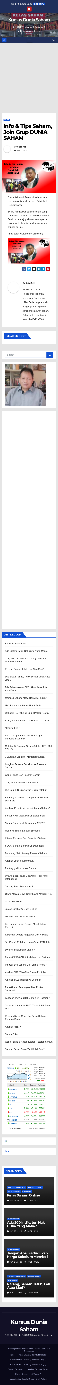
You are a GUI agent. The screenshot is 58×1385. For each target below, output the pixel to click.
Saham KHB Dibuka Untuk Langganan (25, 815)
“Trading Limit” (12, 728)
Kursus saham (13, 1219)
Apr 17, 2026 (16, 1293)
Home (12, 1355)
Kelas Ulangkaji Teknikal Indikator (32, 1355)
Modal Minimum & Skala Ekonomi (22, 831)
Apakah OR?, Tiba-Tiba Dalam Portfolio (25, 972)
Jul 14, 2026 (16, 1200)
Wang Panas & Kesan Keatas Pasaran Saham (29, 1042)
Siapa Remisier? (13, 901)
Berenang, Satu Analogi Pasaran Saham (26, 853)
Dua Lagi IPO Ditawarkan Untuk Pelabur (25, 790)
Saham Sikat (11, 1034)
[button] (54, 40)
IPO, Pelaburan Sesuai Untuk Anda (23, 705)
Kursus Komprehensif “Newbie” (28, 1374)
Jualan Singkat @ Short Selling (21, 909)
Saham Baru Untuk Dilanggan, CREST (25, 823)
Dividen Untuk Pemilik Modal (20, 916)
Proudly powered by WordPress (21, 1349)
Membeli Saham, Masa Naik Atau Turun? (26, 698)
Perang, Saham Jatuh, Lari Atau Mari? (24, 669)
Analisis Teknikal (35, 1187)
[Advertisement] (29, 74)
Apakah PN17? (13, 1027)
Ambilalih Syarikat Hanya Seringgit (23, 980)
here (7, 1151)
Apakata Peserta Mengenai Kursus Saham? (27, 808)
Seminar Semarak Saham (37, 1369)
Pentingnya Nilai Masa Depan (20, 868)
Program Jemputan (15, 1369)
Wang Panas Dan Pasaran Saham (22, 775)
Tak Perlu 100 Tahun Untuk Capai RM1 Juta (27, 942)
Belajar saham (14, 1191)
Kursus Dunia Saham (29, 19)
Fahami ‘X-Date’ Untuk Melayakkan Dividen (27, 957)
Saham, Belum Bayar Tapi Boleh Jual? (25, 1049)
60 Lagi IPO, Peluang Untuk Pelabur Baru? (27, 713)
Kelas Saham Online (15, 643)
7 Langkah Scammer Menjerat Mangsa (25, 757)
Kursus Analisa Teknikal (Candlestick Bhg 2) (28, 1364)
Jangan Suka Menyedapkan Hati (22, 782)
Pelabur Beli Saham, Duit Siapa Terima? (26, 965)
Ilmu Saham (26, 1191)
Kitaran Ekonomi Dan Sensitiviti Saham (25, 838)
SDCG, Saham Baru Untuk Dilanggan (24, 846)
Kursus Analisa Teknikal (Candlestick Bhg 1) (28, 1360)
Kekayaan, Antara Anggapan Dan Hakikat (26, 934)
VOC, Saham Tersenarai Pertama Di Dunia (27, 720)
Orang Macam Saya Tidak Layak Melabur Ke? (28, 894)
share (6, 120)
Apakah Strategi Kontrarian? (19, 861)
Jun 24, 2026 (16, 1262)
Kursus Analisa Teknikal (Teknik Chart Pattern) (28, 1379)
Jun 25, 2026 (16, 1231)
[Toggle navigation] (29, 40)
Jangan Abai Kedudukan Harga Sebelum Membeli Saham (27, 1256)
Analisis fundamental (16, 1187)
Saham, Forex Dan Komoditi (19, 886)
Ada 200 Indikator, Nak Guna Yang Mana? (26, 651)
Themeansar (29, 1351)
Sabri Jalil (21, 147)
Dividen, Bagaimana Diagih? (20, 950)
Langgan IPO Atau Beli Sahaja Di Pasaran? (27, 998)
